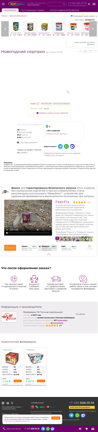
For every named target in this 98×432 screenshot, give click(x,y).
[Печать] (85, 51)
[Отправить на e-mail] (90, 51)
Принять (56, 418)
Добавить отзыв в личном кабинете (53, 113)
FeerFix (62, 202)
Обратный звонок (14, 429)
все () (46, 108)
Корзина (93, 429)
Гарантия (48, 153)
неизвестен (90, 14)
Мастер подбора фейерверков (64, 10)
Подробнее (80, 314)
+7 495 (81, 403)
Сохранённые (87, 429)
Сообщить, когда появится (56, 134)
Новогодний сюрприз (23, 51)
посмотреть (62, 320)
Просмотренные (80, 429)
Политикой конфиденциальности (17, 421)
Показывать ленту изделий (85, 16)
